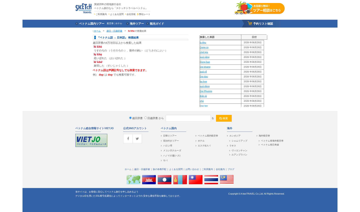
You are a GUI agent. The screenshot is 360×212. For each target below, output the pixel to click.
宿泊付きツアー (171, 140)
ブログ (231, 169)
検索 (225, 118)
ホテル (201, 140)
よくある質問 (117, 14)
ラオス (232, 145)
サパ (165, 160)
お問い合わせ (192, 169)
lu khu (203, 42)
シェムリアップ (239, 140)
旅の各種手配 (159, 169)
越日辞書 (137, 118)
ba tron (203, 81)
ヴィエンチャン (239, 150)
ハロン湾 (167, 145)
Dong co (204, 47)
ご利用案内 (101, 14)
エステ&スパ (204, 145)
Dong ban (205, 62)
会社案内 (220, 169)
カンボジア (235, 135)
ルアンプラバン (239, 154)
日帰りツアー (170, 135)
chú (202, 101)
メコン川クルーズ (172, 150)
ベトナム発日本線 (270, 144)
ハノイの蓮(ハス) (171, 155)
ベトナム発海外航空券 (272, 140)
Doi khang (205, 67)
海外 (229, 128)
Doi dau (204, 76)
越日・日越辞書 (114, 31)
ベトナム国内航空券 (208, 135)
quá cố (203, 71)
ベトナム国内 (169, 128)
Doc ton (204, 106)
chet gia (204, 52)
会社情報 (131, 14)
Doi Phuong (206, 91)
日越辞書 (152, 118)
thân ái (203, 96)
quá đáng (205, 86)
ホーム (97, 31)
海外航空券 (264, 135)
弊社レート (144, 14)
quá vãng (204, 57)
